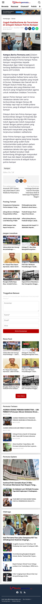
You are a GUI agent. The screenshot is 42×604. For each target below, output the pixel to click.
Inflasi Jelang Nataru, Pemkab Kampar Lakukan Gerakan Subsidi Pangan (30, 220)
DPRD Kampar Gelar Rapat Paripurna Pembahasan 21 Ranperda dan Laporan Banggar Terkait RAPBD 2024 (11, 226)
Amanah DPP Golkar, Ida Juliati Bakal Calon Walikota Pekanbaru (11, 189)
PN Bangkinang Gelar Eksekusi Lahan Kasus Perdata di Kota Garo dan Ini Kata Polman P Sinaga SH (29, 206)
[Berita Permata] (21, 2)
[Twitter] (21, 181)
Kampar (7, 168)
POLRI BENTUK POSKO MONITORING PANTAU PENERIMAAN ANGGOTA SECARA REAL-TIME (24, 500)
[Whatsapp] (36, 28)
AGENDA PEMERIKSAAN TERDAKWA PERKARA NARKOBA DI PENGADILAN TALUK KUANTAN (24, 419)
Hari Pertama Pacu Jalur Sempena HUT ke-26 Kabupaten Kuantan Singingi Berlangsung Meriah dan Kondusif (20, 539)
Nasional (9, 29)
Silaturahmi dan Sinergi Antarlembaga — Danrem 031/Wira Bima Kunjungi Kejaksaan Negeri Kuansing (11, 248)
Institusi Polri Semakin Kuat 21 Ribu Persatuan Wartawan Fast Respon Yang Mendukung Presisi (19, 484)
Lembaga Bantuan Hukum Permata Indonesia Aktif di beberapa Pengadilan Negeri (31, 191)
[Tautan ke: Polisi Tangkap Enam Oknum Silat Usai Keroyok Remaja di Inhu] (7, 577)
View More (21, 396)
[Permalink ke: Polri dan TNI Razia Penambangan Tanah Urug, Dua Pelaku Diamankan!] (30, 258)
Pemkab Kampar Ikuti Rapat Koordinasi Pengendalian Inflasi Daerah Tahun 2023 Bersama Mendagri (29, 213)
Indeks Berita (16, 601)
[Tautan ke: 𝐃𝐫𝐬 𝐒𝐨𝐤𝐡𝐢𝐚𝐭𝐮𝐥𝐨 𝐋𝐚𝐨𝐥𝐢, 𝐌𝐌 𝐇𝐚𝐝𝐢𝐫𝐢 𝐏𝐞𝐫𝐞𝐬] (7, 492)
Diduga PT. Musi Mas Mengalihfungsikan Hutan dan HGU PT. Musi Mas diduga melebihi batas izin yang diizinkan (30, 248)
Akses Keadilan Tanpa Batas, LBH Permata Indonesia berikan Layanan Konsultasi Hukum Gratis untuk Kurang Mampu (25, 445)
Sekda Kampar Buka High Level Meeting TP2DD (11, 220)
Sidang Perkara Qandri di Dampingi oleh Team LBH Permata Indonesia (24, 435)
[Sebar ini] (26, 28)
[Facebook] (17, 181)
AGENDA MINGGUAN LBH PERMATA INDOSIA (17, 428)
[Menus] (3, 2)
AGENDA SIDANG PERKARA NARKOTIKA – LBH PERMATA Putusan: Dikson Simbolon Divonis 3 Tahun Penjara (21, 411)
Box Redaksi (27, 599)
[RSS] (25, 181)
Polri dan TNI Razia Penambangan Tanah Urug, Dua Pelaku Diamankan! (29, 266)
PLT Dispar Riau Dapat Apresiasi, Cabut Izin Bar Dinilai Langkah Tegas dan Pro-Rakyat (11, 266)
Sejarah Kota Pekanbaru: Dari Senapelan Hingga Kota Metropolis (30, 283)
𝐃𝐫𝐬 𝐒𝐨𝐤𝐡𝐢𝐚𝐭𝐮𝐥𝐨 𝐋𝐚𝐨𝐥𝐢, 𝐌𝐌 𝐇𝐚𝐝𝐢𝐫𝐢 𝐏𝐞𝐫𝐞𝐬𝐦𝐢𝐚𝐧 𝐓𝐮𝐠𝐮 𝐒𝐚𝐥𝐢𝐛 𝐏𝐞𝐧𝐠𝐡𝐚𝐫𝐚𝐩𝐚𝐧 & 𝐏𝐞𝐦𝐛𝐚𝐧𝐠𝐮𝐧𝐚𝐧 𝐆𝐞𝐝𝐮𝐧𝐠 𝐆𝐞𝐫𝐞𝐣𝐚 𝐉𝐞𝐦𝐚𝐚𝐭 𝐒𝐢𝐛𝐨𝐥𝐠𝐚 (25, 490)
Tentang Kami (6, 601)
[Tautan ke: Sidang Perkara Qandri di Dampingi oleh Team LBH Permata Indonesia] (7, 437)
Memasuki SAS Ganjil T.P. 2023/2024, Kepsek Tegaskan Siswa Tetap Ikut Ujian (30, 226)
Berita (4, 29)
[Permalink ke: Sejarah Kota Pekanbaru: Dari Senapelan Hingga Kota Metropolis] (30, 275)
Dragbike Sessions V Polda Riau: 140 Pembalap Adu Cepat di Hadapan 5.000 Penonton (25, 545)
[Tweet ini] (29, 28)
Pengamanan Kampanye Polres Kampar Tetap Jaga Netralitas (11, 206)
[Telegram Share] (33, 28)
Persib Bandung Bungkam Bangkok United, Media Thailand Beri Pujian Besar (24, 555)
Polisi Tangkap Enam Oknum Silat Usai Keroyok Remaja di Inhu (25, 575)
